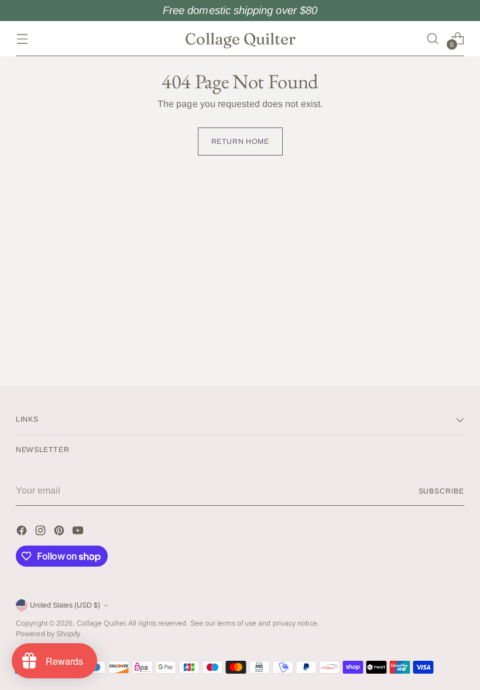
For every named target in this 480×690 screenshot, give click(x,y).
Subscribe (441, 491)
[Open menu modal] (22, 38)
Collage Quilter (101, 623)
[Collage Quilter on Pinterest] (60, 532)
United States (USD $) (65, 605)
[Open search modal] (433, 38)
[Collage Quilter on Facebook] (23, 532)
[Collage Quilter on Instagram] (42, 532)
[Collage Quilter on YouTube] (79, 532)
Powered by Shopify (48, 634)
